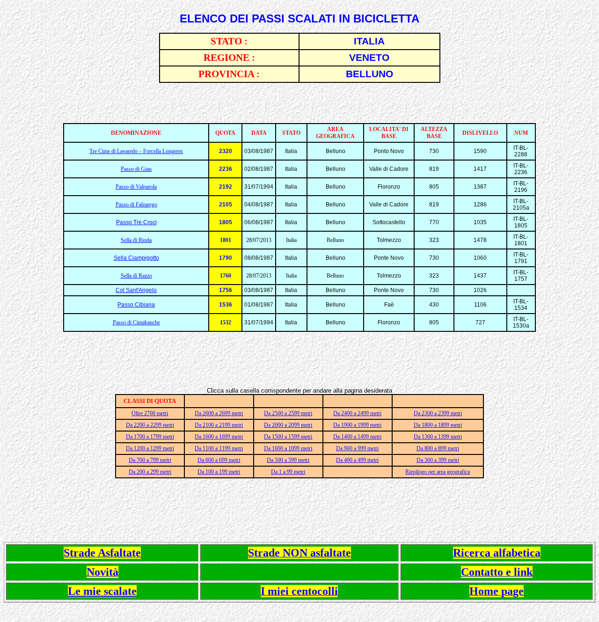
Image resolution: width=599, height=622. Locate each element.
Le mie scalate (102, 591)
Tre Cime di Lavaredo (113, 151)
